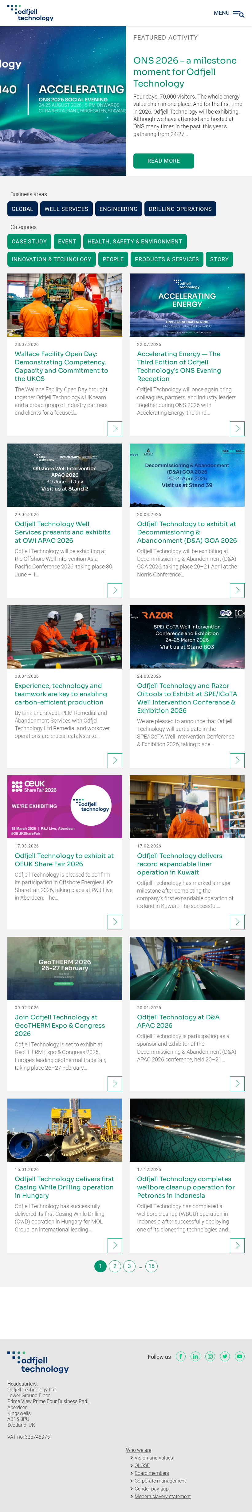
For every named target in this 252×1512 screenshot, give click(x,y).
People (113, 259)
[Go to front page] (30, 13)
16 (151, 1266)
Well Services (67, 209)
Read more (164, 160)
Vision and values (154, 1458)
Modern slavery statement (163, 1496)
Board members (152, 1473)
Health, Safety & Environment (135, 241)
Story (219, 259)
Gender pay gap (152, 1489)
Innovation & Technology (52, 259)
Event (67, 241)
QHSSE (142, 1465)
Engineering (119, 209)
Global (22, 209)
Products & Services (167, 259)
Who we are (138, 1450)
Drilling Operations (180, 209)
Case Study (29, 241)
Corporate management (160, 1481)
